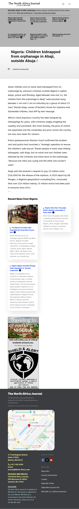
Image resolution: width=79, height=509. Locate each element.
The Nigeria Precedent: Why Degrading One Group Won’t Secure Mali (22, 230)
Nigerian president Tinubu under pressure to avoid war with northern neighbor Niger (39, 36)
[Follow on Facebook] (43, 460)
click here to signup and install (45, 13)
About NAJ (45, 471)
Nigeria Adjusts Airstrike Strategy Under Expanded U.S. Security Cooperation (38, 20)
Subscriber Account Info (50, 487)
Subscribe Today (47, 483)
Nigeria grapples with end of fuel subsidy (61, 35)
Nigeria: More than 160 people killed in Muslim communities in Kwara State (17, 20)
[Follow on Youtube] (51, 460)
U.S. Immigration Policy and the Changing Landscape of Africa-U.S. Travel (17, 35)
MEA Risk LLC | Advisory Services (53, 491)
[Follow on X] (47, 460)
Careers (44, 479)
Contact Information (49, 475)
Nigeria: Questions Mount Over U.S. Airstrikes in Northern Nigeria (60, 19)
